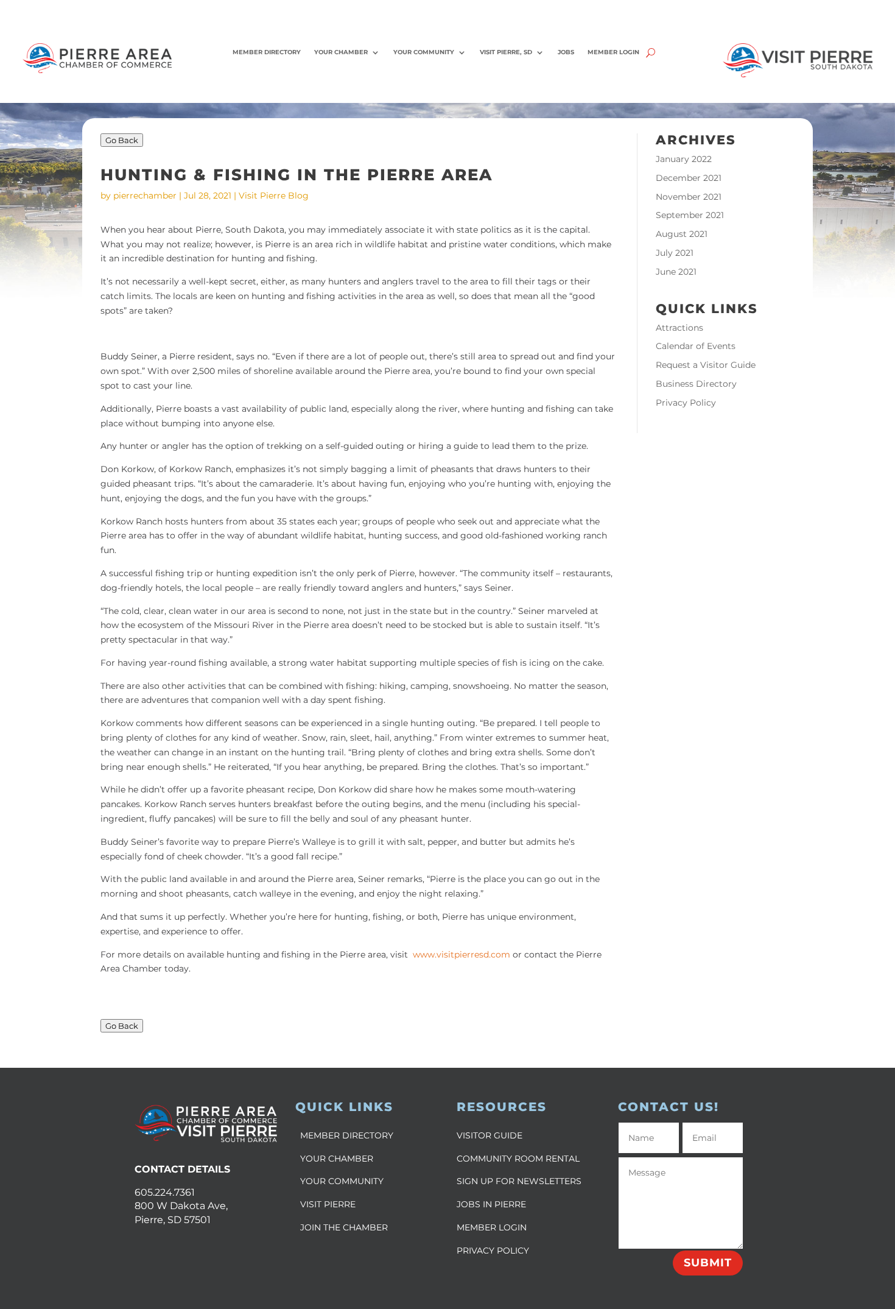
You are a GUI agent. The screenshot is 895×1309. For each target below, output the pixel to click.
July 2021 (674, 252)
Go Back (121, 140)
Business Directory (696, 383)
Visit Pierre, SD (506, 52)
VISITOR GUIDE (489, 1135)
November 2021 (688, 196)
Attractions (679, 327)
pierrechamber (145, 195)
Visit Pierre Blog (274, 195)
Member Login (613, 52)
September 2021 (690, 215)
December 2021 (688, 177)
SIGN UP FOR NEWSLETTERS (519, 1181)
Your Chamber (341, 52)
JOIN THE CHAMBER (344, 1227)
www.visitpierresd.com (461, 954)
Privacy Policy (686, 402)
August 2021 (681, 233)
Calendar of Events (695, 345)
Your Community (423, 52)
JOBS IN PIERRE (491, 1204)
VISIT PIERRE (328, 1204)
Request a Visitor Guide (706, 364)
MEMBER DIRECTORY (346, 1135)
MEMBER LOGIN (492, 1227)
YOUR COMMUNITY (342, 1181)
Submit (708, 1262)
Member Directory (267, 52)
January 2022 (684, 158)
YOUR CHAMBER (336, 1158)
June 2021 (676, 271)
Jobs (566, 52)
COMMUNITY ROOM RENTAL (518, 1158)
